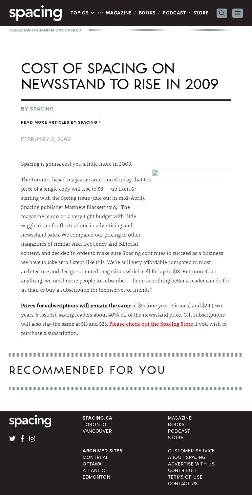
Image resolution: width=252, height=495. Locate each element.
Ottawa (92, 464)
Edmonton (97, 477)
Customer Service (191, 450)
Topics (80, 13)
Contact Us (183, 483)
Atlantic (94, 470)
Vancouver (97, 431)
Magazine (119, 13)
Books (147, 13)
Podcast (174, 13)
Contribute (183, 470)
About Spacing (187, 457)
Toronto (95, 424)
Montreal (96, 457)
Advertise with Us (191, 464)
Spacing (42, 109)
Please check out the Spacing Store (151, 323)
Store (201, 13)
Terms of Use (185, 477)
